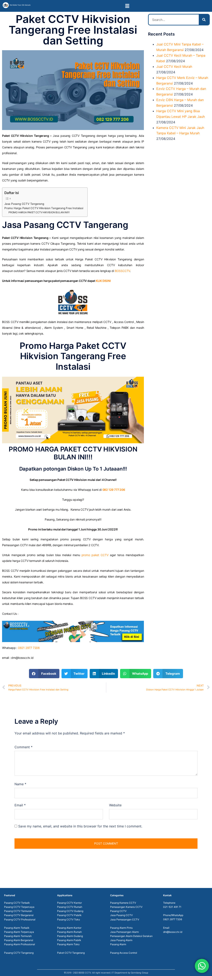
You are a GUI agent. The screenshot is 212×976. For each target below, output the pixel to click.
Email (20, 805)
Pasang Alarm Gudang (70, 936)
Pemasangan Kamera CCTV (126, 906)
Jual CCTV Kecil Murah (174, 66)
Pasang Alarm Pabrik (69, 940)
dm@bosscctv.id (172, 931)
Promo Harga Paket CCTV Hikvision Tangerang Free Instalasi (43, 208)
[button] (127, 6)
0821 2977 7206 (29, 647)
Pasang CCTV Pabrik (69, 915)
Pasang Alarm (118, 944)
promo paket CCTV (95, 555)
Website (115, 805)
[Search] (204, 19)
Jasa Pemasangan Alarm (124, 931)
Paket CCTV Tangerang (71, 952)
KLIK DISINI (103, 280)
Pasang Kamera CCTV (123, 902)
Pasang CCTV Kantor (69, 902)
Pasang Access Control (123, 952)
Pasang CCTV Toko (68, 919)
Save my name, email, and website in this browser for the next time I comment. (80, 826)
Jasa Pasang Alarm (121, 940)
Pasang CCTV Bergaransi (19, 915)
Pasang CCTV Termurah (18, 911)
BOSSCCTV (122, 271)
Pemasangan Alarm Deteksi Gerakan (131, 936)
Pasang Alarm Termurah (18, 936)
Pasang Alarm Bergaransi (18, 940)
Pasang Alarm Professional (19, 944)
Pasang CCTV (118, 911)
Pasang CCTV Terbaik (17, 902)
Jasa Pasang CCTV (121, 915)
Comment (23, 747)
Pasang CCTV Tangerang (19, 952)
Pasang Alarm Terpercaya (19, 931)
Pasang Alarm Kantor (69, 927)
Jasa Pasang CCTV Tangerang (24, 203)
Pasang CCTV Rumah (69, 906)
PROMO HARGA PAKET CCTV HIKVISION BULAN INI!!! (39, 212)
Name (20, 784)
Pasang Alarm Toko (68, 944)
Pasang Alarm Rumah (69, 931)
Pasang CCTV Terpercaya (19, 906)
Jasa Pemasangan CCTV (124, 919)
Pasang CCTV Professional (19, 919)
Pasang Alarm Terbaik (16, 927)
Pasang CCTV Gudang (70, 911)
